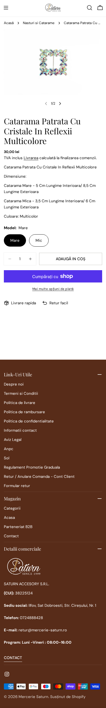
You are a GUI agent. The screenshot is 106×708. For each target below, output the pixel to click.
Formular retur (17, 485)
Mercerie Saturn (33, 696)
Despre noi (14, 384)
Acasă (9, 23)
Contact (11, 536)
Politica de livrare (19, 402)
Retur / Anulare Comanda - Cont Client (39, 476)
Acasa (9, 517)
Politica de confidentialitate (29, 421)
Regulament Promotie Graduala (32, 467)
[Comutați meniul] (6, 8)
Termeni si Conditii (21, 393)
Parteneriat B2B (18, 526)
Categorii (12, 508)
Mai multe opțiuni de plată (53, 289)
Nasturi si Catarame (39, 23)
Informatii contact (20, 430)
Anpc (8, 448)
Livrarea (31, 157)
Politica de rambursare (24, 411)
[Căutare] (89, 8)
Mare (15, 240)
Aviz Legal (12, 439)
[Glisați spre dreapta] (60, 103)
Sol (6, 458)
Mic (39, 240)
